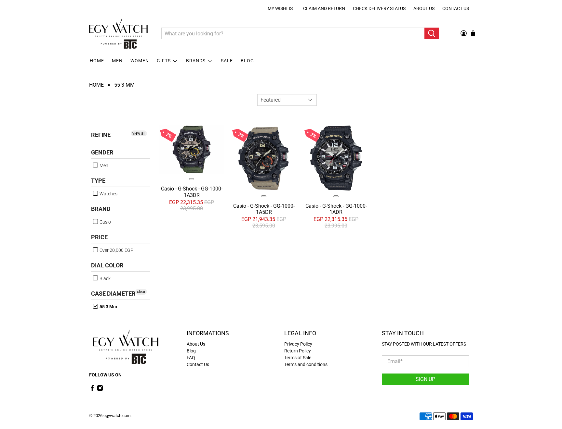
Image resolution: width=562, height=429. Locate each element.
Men (117, 60)
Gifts (164, 60)
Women (139, 60)
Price (99, 237)
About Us (424, 8)
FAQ (191, 357)
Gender (102, 152)
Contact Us (455, 8)
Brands (196, 60)
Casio (105, 222)
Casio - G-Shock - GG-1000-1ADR (336, 209)
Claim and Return (324, 8)
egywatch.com (116, 415)
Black (105, 278)
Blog (247, 60)
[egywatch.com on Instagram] (100, 389)
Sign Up (425, 379)
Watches (108, 193)
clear (141, 291)
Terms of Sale (297, 357)
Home (97, 60)
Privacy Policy (298, 344)
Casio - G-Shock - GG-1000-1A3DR (191, 192)
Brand (101, 208)
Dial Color (107, 265)
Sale (227, 60)
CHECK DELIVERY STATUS (379, 8)
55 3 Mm (124, 85)
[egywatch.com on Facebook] (92, 389)
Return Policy (297, 350)
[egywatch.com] (118, 33)
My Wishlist (281, 8)
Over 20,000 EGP (116, 250)
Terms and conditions (306, 364)
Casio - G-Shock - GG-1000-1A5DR (264, 209)
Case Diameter (113, 293)
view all (138, 133)
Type (98, 180)
